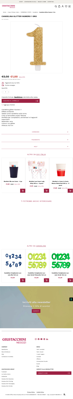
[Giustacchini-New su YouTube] (41, 339)
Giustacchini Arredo (7, 386)
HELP (35, 146)
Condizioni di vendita (7, 356)
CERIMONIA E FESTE (26, 12)
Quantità (4, 88)
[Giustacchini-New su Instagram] (36, 339)
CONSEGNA (35, 132)
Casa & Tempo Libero (13, 12)
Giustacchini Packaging (8, 383)
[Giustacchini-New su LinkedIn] (47, 339)
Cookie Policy (40, 392)
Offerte (38, 359)
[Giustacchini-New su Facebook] (38, 339)
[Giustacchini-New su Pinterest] (44, 339)
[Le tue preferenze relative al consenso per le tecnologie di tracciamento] (71, 299)
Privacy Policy (31, 392)
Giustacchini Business (7, 379)
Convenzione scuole (30, 1)
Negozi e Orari (42, 1)
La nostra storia (6, 374)
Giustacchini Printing (7, 381)
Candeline (35, 12)
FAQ (3, 354)
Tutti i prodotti (40, 349)
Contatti (38, 356)
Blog (37, 366)
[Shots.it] (65, 394)
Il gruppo (4, 371)
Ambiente (4, 376)
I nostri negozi (40, 354)
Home (4, 12)
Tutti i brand (39, 352)
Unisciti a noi (43, 373)
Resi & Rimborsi (6, 352)
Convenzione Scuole (42, 361)
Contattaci (50, 1)
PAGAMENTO (36, 139)
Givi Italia (41, 154)
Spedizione (18, 97)
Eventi (21, 1)
